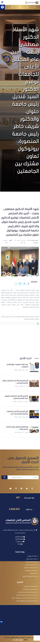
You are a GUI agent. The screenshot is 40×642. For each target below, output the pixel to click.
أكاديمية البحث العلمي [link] (30, 567)
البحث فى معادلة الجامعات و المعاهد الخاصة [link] (24, 598)
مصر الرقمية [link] (33, 573)
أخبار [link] (10, 240)
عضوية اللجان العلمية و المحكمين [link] (27, 592)
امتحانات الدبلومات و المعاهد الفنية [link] (26, 601)
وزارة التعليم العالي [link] (31, 561)
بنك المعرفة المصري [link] (30, 564)
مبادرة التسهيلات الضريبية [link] (29, 576)
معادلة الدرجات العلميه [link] (30, 586)
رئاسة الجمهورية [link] (31, 556)
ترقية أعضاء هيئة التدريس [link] (29, 589)
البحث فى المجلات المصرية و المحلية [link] (26, 595)
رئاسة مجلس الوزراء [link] (31, 559)
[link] (2, 7)
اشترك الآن (4, 477)
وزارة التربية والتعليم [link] (30, 570)
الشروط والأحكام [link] (18, 640)
